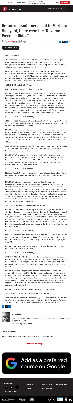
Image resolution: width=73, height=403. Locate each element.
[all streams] (70, 8)
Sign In (56, 2)
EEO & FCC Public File (47, 384)
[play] (4, 9)
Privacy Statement (47, 388)
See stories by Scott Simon (22, 324)
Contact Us (30, 384)
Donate (66, 3)
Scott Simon (11, 41)
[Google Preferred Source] (36, 363)
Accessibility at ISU (61, 384)
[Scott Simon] (6, 317)
